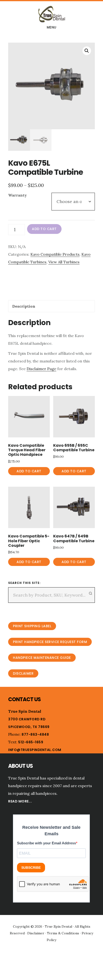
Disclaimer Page (41, 368)
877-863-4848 (35, 734)
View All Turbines (64, 262)
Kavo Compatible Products (55, 254)
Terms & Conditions (63, 933)
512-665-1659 (30, 742)
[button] (86, 50)
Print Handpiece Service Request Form (50, 641)
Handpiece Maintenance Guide (42, 657)
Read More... (20, 801)
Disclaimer (23, 673)
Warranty (17, 195)
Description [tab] (23, 306)
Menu (52, 27)
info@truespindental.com (34, 749)
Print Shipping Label (32, 626)
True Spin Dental (51, 14)
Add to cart (44, 228)
